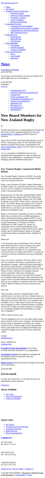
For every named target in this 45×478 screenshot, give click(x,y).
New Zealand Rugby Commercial (20, 133)
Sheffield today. (7, 338)
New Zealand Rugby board (11, 147)
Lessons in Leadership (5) (20, 101)
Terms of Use (6, 469)
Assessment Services (13, 24)
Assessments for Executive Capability (25, 28)
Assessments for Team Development (24, 30)
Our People (15, 45)
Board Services (11, 35)
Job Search (5, 3)
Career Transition (17, 20)
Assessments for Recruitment (22, 26)
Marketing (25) (16, 103)
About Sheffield (12, 43)
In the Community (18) (19, 97)
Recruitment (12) (17, 108)
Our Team (9, 394)
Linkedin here (6, 344)
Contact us (5, 385)
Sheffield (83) (16, 110)
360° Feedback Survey (19, 33)
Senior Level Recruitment (20, 15)
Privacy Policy (18, 469)
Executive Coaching (18, 18)
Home (8, 7)
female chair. (6, 149)
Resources (14, 58)
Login (29, 475)
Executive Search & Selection (17, 11)
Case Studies (15, 56)
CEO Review (16, 41)
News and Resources (14, 52)
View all (4, 86)
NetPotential (20, 475)
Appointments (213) (18, 90)
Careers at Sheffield (18, 50)
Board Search (16, 37)
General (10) (15, 95)
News (13, 54)
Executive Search (17, 13)
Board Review (16, 39)
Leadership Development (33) (22, 99)
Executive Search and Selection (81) (24, 93)
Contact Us (13, 3)
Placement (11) (16, 105)
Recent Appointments (19, 22)
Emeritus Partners (17, 47)
